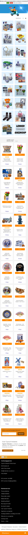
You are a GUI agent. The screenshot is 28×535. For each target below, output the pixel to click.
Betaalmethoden (5, 498)
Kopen (7, 154)
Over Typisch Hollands (6, 508)
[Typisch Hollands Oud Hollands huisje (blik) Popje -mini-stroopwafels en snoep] (7, 408)
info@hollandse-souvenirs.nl (7, 471)
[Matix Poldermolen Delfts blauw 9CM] (20, 361)
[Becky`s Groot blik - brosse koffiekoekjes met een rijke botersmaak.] (7, 314)
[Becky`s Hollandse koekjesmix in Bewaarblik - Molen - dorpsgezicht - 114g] (7, 243)
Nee (11, 2)
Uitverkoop (20, 129)
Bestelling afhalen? (5, 501)
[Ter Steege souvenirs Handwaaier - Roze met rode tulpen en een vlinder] (7, 338)
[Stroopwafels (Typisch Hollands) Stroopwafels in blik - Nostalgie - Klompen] (7, 385)
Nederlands (18, 18)
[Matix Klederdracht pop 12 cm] (7, 361)
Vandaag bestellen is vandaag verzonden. (10, 513)
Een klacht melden (5, 506)
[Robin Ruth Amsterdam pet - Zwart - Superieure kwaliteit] (20, 267)
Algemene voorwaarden (6, 511)
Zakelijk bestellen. (5, 493)
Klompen (20, 39)
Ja (7, 2)
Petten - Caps (7, 129)
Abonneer (21, 433)
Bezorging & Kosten (6, 503)
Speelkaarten (20, 103)
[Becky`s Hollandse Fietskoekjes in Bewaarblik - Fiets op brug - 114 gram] (7, 290)
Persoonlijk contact (7, 450)
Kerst (7, 64)
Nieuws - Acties (4, 521)
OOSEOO (19, 529)
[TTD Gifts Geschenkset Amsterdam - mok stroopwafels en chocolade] (20, 196)
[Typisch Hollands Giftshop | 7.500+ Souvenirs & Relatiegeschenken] (14, 11)
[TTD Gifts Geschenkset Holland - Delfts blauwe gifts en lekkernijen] (20, 243)
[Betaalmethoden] (4, 457)
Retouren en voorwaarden (7, 516)
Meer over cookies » (17, 2)
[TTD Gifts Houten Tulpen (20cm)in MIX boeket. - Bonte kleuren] (20, 148)
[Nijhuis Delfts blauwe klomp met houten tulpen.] (7, 196)
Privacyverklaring (5, 491)
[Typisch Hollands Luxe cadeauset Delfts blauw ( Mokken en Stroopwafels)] (7, 172)
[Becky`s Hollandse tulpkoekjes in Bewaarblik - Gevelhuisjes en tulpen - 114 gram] (7, 267)
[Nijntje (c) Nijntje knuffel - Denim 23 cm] (20, 219)
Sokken (7, 116)
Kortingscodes (4, 518)
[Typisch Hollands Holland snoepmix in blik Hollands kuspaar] (20, 338)
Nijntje (7, 103)
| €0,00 (6, 533)
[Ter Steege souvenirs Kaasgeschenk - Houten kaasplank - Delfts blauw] (20, 172)
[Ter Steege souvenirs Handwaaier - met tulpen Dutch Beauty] (20, 314)
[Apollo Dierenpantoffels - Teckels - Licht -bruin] (20, 290)
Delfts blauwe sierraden (7, 53)
